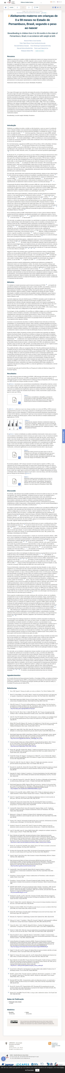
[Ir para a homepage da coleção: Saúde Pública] (9, 2)
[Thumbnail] (15, 424)
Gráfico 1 (12, 409)
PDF (37, 7)
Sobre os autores (39, 50)
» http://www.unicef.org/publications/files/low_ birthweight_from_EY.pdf (26, 738)
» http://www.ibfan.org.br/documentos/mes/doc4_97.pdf (22, 865)
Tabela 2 (12, 434)
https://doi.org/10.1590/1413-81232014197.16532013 (28, 12)
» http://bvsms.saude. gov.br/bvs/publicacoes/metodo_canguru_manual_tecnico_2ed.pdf (30, 842)
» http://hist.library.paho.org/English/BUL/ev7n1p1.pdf (22, 708)
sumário (11, 7)
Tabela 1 (12, 384)
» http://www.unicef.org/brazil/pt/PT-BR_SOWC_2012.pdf (23, 746)
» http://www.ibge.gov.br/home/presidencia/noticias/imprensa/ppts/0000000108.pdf (29, 946)
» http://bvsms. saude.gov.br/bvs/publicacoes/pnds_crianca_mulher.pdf (26, 965)
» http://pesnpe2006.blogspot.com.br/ (18, 892)
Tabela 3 (28, 473)
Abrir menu (5, 2)
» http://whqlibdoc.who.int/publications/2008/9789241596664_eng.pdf (26, 788)
